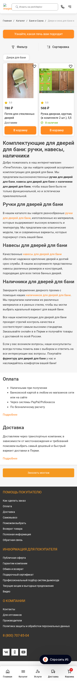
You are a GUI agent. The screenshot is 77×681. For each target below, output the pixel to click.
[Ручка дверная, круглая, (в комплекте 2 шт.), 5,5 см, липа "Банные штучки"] (56, 80)
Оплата (7, 506)
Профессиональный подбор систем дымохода (31, 580)
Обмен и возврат (13, 569)
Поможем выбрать (14, 523)
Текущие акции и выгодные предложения (28, 585)
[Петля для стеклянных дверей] (20, 80)
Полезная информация (17, 534)
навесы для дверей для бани (42, 254)
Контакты (9, 609)
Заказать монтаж (39, 472)
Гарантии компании (15, 563)
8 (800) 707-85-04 (16, 635)
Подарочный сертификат (18, 574)
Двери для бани (16, 57)
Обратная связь (13, 539)
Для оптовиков (12, 614)
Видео (6, 591)
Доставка (9, 511)
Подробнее (10, 414)
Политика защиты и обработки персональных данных (36, 626)
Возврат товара (12, 528)
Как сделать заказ (14, 500)
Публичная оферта (14, 557)
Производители (12, 620)
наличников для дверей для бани (48, 295)
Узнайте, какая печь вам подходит (38, 34)
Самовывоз (10, 517)
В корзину (20, 130)
